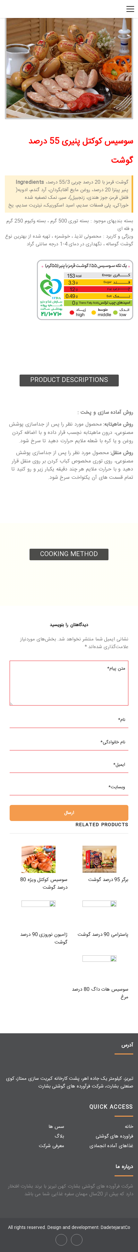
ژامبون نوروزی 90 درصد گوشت (43, 938)
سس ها (56, 1127)
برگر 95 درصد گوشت (108, 880)
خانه (129, 1127)
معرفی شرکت (51, 1146)
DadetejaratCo (115, 1227)
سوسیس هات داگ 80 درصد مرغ (100, 993)
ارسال (69, 813)
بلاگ (59, 1136)
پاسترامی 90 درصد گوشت (103, 935)
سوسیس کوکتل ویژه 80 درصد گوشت (43, 884)
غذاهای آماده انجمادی (112, 1146)
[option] (69, 67)
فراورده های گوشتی (115, 1136)
